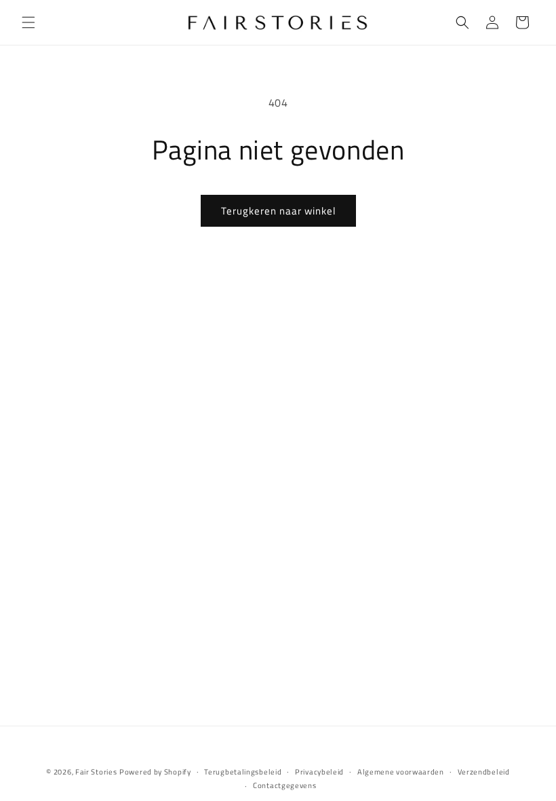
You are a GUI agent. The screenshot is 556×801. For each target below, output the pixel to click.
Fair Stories (96, 771)
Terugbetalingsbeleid (242, 771)
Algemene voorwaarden (400, 771)
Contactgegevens (285, 785)
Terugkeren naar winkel (278, 211)
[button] (28, 22)
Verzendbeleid (484, 771)
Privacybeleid (319, 771)
